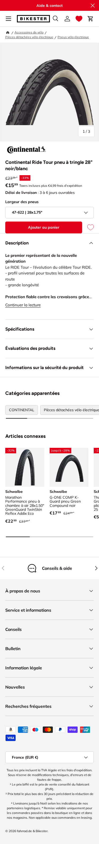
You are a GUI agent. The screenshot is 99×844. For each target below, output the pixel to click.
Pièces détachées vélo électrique (29, 37)
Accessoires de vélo (29, 32)
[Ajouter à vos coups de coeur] (88, 227)
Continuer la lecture (23, 304)
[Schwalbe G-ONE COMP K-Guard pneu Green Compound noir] (69, 467)
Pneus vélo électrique (73, 37)
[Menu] (8, 18)
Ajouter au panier (43, 227)
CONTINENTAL (21, 410)
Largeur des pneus (22, 201)
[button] (79, 18)
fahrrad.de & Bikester (32, 831)
